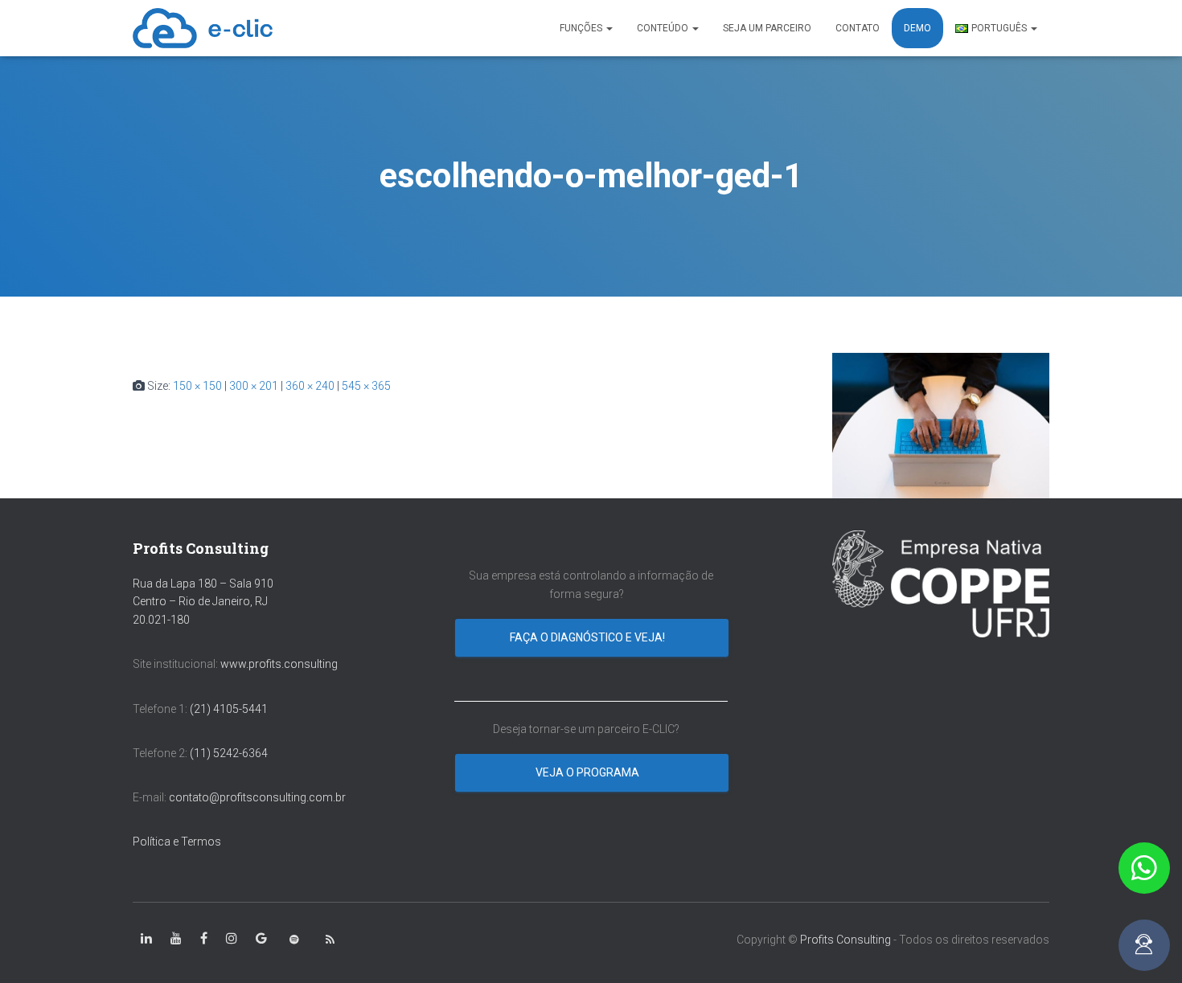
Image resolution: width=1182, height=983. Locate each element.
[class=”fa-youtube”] (176, 938)
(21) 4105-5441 (229, 708)
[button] (1144, 868)
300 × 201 (253, 385)
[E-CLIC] (203, 28)
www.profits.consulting (279, 663)
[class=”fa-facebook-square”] (203, 938)
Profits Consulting (845, 939)
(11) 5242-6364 (230, 753)
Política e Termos (177, 841)
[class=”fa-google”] (261, 938)
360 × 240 (309, 385)
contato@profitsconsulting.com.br (257, 797)
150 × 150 (197, 385)
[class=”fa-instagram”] (231, 938)
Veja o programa (589, 772)
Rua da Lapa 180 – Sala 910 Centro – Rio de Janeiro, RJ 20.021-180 (203, 601)
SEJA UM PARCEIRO (767, 28)
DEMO (917, 28)
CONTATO (857, 28)
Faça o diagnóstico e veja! (588, 637)
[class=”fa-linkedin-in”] (146, 938)
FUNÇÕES (582, 28)
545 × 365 (366, 385)
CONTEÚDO (664, 28)
